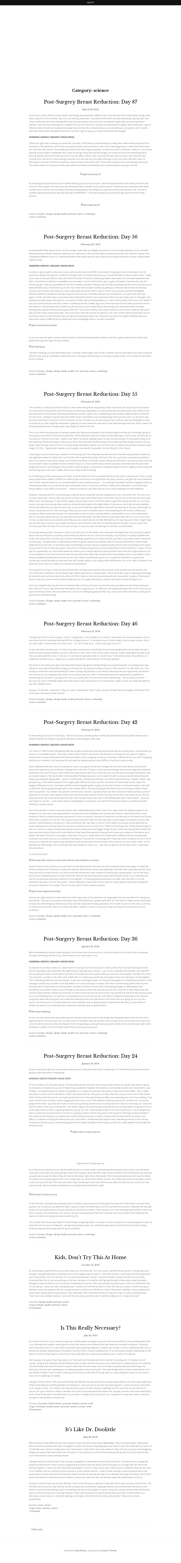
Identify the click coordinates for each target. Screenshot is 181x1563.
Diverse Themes (109, 1550)
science (80, 214)
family (64, 371)
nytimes (46, 1508)
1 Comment (34, 1511)
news (40, 1505)
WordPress (81, 1550)
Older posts (37, 1529)
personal (72, 214)
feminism (42, 1403)
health (64, 214)
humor (58, 1403)
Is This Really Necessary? (90, 1328)
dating (57, 214)
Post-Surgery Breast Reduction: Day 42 (90, 722)
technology (90, 214)
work (90, 1403)
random (75, 1403)
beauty (41, 214)
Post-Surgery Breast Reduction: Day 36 (90, 939)
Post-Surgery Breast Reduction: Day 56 (91, 237)
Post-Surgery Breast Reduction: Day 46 (91, 624)
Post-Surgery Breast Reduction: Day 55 (90, 394)
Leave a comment (37, 217)
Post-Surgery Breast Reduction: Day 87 (90, 102)
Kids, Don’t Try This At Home (90, 1257)
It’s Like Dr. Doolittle (90, 1429)
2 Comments (35, 1308)
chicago (49, 214)
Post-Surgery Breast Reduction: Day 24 (90, 1056)
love (77, 371)
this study (108, 1442)
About (90, 2)
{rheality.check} (90, 44)
